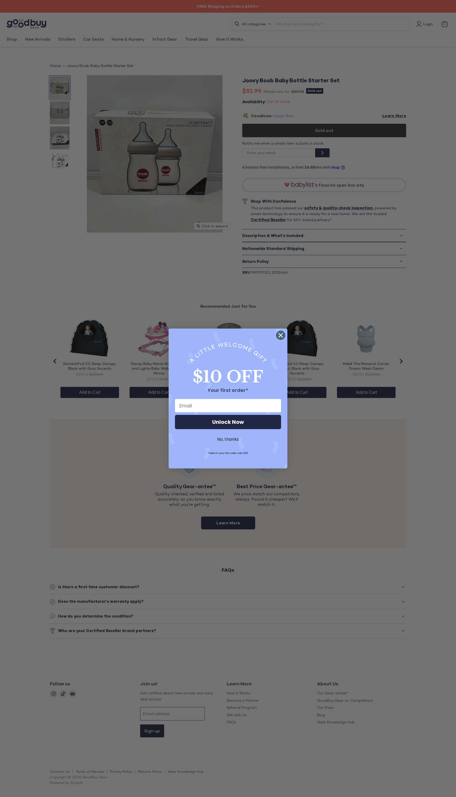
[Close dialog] (280, 335)
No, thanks (228, 439)
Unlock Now (228, 422)
